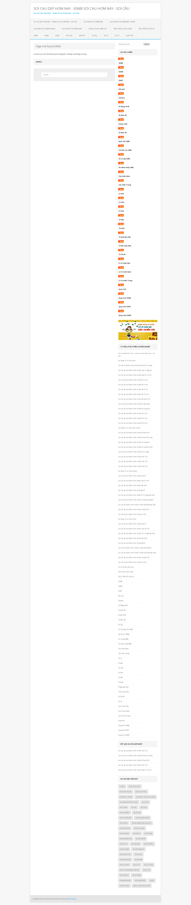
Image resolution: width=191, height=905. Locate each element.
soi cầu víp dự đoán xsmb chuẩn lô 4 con (132, 413)
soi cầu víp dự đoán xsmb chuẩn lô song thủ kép (135, 447)
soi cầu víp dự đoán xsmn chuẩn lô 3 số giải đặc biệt (136, 533)
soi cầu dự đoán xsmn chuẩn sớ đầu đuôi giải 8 (134, 548)
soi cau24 (137, 813)
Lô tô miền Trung (125, 280)
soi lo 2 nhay (124, 865)
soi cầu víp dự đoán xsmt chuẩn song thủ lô (133, 509)
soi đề (152, 880)
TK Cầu (94, 36)
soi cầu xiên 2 (148, 844)
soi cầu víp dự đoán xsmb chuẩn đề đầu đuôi (134, 404)
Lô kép (121, 211)
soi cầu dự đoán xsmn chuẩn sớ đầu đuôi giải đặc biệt (137, 553)
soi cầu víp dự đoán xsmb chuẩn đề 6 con (133, 385)
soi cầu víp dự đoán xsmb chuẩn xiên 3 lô (133, 461)
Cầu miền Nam (124, 176)
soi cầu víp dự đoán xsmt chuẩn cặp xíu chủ (133, 481)
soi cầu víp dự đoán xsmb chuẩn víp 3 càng (133, 452)
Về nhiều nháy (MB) (126, 167)
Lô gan (121, 193)
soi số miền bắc (140, 880)
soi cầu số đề (140, 839)
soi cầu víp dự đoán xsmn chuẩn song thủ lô (133, 557)
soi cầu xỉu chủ (125, 854)
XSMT (57, 36)
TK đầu (121, 220)
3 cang (122, 786)
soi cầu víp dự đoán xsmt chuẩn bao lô (132, 476)
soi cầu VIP (123, 844)
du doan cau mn (125, 792)
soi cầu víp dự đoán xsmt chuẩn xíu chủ (132, 514)
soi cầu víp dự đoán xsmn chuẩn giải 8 (131, 543)
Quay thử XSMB (125, 298)
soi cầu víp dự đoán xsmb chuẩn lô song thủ (134, 442)
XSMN (46, 36)
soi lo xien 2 (124, 875)
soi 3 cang (123, 807)
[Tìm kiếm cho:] (74, 74)
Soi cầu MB (148, 833)
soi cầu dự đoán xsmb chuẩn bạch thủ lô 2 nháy (135, 365)
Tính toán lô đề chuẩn (123, 29)
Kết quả (69, 36)
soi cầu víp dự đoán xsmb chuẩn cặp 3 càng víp (135, 370)
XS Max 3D (123, 133)
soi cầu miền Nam (126, 839)
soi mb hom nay (125, 880)
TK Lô (106, 36)
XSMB (36, 36)
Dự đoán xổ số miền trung (44, 29)
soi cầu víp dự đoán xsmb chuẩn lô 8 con (132, 423)
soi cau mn (123, 823)
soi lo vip (146, 870)
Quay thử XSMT (125, 307)
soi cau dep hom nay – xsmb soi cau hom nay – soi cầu (55, 22)
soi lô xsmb (136, 875)
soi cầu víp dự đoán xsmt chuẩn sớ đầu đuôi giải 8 (135, 500)
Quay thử (129, 36)
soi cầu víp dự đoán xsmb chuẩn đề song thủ (134, 409)
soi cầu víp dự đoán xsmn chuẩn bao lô (132, 524)
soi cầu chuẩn (139, 828)
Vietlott (82, 36)
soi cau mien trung (142, 818)
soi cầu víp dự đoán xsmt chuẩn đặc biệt (132, 485)
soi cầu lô (136, 833)
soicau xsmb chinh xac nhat (141, 823)
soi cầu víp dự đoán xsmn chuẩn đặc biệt (132, 538)
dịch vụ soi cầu (141, 792)
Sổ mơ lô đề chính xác (98, 29)
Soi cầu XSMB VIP (138, 849)
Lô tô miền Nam (125, 272)
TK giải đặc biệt (125, 237)
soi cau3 (144, 807)
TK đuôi (122, 228)
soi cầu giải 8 (124, 833)
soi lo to (136, 865)
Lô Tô (117, 36)
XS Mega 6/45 (124, 106)
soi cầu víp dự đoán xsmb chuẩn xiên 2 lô (133, 457)
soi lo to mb (148, 865)
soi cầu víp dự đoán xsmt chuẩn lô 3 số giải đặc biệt (136, 495)
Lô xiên (121, 202)
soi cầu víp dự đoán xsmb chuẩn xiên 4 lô (133, 466)
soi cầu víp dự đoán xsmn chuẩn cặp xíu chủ (133, 529)
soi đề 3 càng (124, 886)
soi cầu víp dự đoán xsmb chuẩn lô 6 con (132, 418)
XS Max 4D (123, 115)
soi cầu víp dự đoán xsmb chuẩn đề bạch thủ (134, 399)
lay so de (145, 802)
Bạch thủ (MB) (124, 141)
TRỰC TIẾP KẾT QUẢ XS (146, 29)
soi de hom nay (125, 860)
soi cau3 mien (124, 813)
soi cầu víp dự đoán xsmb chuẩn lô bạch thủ (134, 433)
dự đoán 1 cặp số (126, 797)
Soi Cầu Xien (135, 844)
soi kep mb (138, 860)
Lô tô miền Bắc (124, 263)
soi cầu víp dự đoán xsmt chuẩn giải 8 (131, 490)
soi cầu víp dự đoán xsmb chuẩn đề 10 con (133, 394)
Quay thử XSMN (125, 315)
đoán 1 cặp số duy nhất (141, 886)
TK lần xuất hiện (125, 246)
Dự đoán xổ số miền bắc (93, 22)
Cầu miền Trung (125, 185)
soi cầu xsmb (124, 849)
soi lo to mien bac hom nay (129, 870)
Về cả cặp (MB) (124, 159)
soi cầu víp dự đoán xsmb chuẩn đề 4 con (133, 380)
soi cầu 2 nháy (125, 828)
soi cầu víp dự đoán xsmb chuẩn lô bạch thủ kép (135, 437)
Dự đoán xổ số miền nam (72, 29)
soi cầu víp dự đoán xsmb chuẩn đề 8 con (133, 389)
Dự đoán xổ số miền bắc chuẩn (122, 22)
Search (146, 44)
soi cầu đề (138, 854)
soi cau (134, 807)
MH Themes (72, 899)
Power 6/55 (123, 124)
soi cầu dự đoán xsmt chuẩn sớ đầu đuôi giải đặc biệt (137, 505)
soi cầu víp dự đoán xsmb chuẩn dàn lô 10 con (134, 375)
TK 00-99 (122, 254)
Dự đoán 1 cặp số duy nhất (145, 797)
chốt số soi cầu (134, 786)
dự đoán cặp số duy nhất (129, 802)
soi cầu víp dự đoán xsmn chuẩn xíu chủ (132, 562)
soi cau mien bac (125, 818)
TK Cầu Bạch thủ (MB (125, 629)
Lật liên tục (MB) (125, 150)
